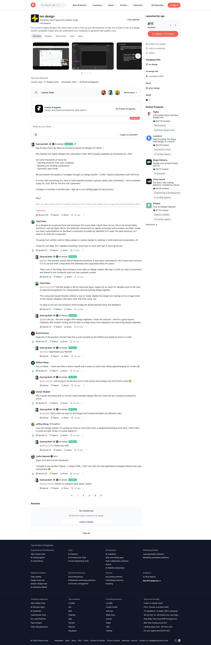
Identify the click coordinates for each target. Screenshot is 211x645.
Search (108, 564)
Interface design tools (164, 130)
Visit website (133, 19)
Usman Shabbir (43, 391)
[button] (80, 36)
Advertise (138, 5)
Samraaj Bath (42, 144)
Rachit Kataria (42, 333)
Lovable (71, 603)
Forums (123, 5)
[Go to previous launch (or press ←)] (170, 25)
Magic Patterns (160, 160)
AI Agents (147, 573)
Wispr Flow (110, 615)
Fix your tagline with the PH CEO (157, 631)
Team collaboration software (117, 561)
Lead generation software (153, 554)
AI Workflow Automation (115, 568)
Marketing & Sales (150, 550)
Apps (67, 640)
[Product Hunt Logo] (33, 5)
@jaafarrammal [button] (47, 484)
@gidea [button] (43, 260)
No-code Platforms (38, 619)
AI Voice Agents (149, 577)
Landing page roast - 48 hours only (158, 627)
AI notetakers (111, 554)
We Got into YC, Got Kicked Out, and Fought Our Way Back (161, 615)
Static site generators (39, 627)
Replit (108, 623)
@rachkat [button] (44, 351)
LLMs (70, 550)
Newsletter (59, 640)
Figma (156, 112)
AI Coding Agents (162, 154)
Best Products (79, 5)
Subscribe (158, 5)
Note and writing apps (115, 557)
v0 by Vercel (159, 179)
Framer (109, 619)
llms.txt (134, 640)
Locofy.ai (157, 136)
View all (86, 533)
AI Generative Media (39, 587)
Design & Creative (38, 573)
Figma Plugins (36, 623)
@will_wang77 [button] (46, 381)
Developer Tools (69, 82)
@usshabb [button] (44, 413)
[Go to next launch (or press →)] (175, 25)
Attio (70, 611)
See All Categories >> (152, 581)
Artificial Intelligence (89, 82)
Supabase (72, 631)
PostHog (71, 615)
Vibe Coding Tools (38, 554)
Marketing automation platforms (156, 557)
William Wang (42, 362)
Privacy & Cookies (97, 640)
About (73, 640)
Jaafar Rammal (43, 456)
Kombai (156, 203)
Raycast (71, 627)
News (111, 5)
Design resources (38, 580)
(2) (42, 250)
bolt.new (109, 611)
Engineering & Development (167, 193)
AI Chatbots (73, 554)
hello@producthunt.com (158, 640)
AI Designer (159, 173)
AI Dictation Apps (38, 607)
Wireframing (160, 125)
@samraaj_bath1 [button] (47, 287)
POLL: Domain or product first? (156, 607)
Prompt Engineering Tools (78, 561)
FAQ (80, 640)
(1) (46, 309)
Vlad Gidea (41, 221)
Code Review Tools (38, 615)
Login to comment (128, 134)
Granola (71, 623)
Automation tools (162, 149)
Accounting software (114, 577)
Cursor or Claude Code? (153, 603)
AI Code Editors (37, 561)
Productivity (111, 550)
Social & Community (76, 573)
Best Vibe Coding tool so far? (155, 623)
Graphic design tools (39, 584)
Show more (129, 92)
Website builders (162, 214)
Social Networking (75, 577)
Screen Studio (111, 607)
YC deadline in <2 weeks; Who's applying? (161, 611)
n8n (69, 607)
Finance (109, 573)
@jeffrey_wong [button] (47, 445)
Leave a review (86, 522)
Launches (97, 5)
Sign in (175, 5)
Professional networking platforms (81, 580)
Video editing (36, 577)
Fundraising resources (114, 580)
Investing (109, 584)
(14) (43, 215)
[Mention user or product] (36, 134)
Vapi (70, 619)
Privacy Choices (113, 640)
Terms (86, 640)
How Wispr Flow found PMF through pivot (160, 619)
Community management (78, 584)
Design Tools (52, 82)
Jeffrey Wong (42, 424)
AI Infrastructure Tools (77, 557)
